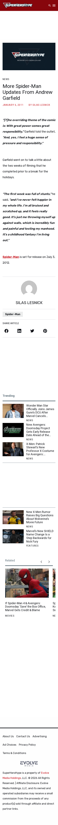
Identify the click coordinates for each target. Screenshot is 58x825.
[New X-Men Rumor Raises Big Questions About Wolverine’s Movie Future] (13, 517)
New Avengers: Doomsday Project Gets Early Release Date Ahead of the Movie (38, 430)
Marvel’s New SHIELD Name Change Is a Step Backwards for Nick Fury (39, 536)
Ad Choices (9, 744)
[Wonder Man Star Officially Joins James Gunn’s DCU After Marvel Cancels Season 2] (13, 411)
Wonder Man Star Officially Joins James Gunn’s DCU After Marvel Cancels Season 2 (40, 411)
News (6, 79)
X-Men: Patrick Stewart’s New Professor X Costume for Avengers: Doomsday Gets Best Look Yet (40, 449)
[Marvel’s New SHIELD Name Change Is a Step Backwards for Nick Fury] (13, 536)
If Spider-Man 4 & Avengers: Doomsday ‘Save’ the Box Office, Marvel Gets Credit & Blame (25, 606)
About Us (8, 736)
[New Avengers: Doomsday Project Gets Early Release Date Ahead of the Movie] (13, 430)
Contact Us (23, 736)
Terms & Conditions (14, 753)
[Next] (49, 562)
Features (32, 545)
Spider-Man (12, 314)
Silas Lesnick (41, 105)
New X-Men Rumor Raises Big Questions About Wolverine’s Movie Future (39, 517)
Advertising (40, 736)
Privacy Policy (27, 744)
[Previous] (41, 562)
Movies (10, 615)
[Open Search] (50, 5)
